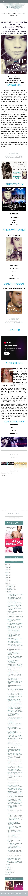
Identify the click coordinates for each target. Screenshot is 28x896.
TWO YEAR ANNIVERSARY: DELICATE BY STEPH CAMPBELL (13, 672)
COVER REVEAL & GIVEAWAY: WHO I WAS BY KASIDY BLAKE (15, 689)
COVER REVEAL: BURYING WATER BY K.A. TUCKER (13, 648)
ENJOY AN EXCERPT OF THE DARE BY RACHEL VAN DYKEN (15, 851)
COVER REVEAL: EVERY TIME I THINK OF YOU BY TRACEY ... (14, 703)
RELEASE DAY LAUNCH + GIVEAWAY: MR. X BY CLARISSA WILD (13, 661)
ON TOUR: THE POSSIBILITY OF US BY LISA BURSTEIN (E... (14, 718)
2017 (7, 578)
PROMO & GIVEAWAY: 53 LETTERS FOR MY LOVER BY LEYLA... (14, 819)
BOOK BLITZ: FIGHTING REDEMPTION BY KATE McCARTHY (13, 741)
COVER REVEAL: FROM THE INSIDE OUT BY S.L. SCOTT (14, 603)
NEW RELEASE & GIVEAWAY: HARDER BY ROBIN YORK (14, 859)
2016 (7, 580)
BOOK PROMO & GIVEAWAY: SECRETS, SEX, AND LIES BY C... (14, 745)
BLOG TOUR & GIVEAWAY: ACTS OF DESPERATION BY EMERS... (15, 598)
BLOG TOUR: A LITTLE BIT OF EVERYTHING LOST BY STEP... (15, 736)
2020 (7, 574)
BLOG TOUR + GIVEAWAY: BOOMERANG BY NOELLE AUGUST (13, 780)
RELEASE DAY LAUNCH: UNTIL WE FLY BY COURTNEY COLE (14, 816)
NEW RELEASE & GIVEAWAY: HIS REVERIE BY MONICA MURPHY (15, 617)
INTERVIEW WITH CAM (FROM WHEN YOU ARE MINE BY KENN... (14, 620)
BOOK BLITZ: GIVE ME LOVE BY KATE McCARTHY (14, 854)
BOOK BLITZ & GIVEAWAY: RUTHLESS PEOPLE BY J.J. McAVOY (14, 838)
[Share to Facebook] (12, 454)
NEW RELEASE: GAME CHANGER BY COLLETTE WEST (15, 639)
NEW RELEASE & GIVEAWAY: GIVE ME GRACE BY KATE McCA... (14, 750)
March (9, 869)
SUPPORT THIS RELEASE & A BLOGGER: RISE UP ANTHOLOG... (14, 721)
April (9, 867)
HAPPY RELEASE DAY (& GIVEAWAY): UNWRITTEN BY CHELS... (14, 776)
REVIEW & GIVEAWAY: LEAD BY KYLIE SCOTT (14, 615)
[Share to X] (10, 454)
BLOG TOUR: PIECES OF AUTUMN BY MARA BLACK (15, 595)
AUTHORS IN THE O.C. (12, 747)
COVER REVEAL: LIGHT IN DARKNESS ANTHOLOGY (13, 630)
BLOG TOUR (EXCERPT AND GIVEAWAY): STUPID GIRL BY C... (14, 831)
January (9, 872)
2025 (7, 566)
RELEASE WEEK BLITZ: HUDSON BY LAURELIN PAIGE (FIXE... (15, 764)
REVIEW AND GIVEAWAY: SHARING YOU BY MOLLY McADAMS (13, 653)
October (10, 588)
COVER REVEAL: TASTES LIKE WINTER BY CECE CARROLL (14, 708)
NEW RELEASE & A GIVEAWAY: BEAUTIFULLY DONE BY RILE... (15, 700)
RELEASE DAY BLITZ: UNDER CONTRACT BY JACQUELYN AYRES (14, 827)
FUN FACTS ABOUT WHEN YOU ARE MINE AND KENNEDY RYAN (14, 668)
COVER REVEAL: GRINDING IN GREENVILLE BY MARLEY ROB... (14, 682)
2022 (7, 570)
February (10, 870)
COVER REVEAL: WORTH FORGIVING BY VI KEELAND (14, 770)
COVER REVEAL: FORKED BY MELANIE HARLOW (14, 856)
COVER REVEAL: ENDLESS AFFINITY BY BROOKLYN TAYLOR (13, 635)
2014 (7, 583)
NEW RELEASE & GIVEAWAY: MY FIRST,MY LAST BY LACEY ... (15, 665)
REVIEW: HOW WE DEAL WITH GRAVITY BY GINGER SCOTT (14, 754)
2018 (7, 577)
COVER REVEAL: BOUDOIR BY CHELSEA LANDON (14, 679)
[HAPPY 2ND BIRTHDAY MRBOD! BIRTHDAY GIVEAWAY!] (9, 885)
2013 (7, 874)
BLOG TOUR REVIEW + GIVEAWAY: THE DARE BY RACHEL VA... (13, 823)
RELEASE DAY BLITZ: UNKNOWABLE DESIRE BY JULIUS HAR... (14, 732)
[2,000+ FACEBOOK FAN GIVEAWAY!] (18, 885)
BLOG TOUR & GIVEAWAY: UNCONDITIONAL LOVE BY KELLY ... (14, 847)
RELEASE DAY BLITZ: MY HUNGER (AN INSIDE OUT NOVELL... (14, 813)
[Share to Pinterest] (14, 454)
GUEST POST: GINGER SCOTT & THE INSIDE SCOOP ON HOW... (15, 711)
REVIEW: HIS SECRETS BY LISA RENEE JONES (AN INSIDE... (14, 800)
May (8, 866)
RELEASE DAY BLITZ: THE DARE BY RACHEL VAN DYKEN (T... (15, 795)
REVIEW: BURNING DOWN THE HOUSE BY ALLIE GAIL (14, 606)
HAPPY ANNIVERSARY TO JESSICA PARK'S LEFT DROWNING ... (13, 714)
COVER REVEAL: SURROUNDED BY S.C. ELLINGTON (15, 773)
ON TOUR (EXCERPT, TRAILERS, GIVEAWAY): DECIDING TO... (15, 624)
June (8, 864)
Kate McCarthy (20, 451)
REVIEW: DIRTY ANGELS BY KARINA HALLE (13, 835)
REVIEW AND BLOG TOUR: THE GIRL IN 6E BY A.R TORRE (14, 803)
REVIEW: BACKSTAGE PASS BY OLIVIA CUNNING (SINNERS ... (15, 691)
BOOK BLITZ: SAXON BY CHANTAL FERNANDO (13, 783)
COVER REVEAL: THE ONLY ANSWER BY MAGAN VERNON (15, 786)
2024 (7, 567)
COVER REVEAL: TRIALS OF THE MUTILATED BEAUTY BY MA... (15, 810)
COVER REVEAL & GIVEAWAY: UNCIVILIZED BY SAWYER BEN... (14, 761)
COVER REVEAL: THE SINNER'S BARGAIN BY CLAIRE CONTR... (15, 789)
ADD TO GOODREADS (14, 155)
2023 (7, 569)
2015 (7, 582)
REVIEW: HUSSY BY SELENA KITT (15, 738)
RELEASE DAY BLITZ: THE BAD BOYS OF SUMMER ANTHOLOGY (14, 806)
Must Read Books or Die (11, 893)
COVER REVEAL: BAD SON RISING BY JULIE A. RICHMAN (14, 767)
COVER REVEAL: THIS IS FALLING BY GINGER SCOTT (14, 642)
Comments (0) (14, 457)
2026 (7, 564)
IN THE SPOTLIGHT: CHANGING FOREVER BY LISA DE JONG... (15, 862)
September (10, 589)
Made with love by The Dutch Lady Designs (16, 894)
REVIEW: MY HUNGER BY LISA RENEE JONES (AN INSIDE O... (15, 792)
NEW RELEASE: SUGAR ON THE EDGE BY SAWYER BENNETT (14, 627)
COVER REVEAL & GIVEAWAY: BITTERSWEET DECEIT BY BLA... (14, 725)
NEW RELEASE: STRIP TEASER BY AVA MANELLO (14, 601)
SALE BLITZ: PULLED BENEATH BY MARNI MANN (14, 844)
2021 (7, 572)
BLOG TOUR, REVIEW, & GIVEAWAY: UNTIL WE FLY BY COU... (14, 728)
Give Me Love (11, 451)
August (9, 591)
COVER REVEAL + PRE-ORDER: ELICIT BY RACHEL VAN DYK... (15, 694)
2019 (7, 575)
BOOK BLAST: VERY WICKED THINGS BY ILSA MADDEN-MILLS (14, 757)
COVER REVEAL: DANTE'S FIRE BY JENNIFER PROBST (14, 705)
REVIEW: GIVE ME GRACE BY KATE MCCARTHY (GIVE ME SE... (14, 675)
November (10, 586)
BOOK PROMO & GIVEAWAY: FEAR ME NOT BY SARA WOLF (15, 645)
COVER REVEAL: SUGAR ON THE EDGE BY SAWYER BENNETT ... (15, 797)
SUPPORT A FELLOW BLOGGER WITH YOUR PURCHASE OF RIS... (14, 657)
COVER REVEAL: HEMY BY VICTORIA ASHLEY (13, 632)
